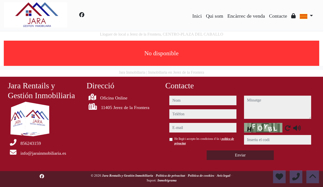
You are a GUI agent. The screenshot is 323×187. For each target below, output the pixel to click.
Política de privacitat (171, 175)
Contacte (278, 16)
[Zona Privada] (293, 16)
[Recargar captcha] (287, 128)
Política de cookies (201, 175)
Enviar (240, 155)
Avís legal (224, 175)
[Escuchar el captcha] (297, 128)
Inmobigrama (167, 180)
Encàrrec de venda (246, 16)
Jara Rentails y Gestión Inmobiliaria (128, 175)
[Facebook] (81, 15)
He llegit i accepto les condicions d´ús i (204, 141)
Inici (197, 16)
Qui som (214, 16)
